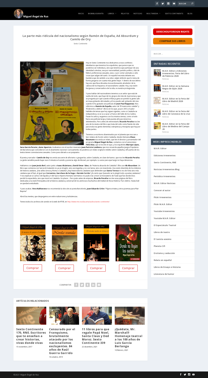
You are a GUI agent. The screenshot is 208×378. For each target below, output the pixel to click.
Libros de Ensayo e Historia (167, 267)
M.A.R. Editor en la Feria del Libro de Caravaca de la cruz (176, 112)
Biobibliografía (96, 13)
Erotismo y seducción (164, 253)
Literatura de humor (164, 274)
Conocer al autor (162, 190)
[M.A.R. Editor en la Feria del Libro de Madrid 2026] (157, 100)
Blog (189, 13)
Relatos (125, 13)
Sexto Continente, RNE (165, 162)
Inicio (81, 13)
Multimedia (152, 13)
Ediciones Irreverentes (164, 155)
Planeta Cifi (159, 246)
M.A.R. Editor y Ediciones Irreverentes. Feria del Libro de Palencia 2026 (175, 73)
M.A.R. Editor (160, 148)
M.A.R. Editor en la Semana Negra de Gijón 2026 (175, 87)
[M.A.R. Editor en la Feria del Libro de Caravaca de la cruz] (157, 113)
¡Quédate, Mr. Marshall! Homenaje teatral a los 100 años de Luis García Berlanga (128, 337)
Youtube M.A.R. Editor (164, 218)
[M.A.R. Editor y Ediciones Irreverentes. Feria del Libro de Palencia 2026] (157, 72)
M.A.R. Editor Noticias (164, 183)
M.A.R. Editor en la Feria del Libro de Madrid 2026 (175, 100)
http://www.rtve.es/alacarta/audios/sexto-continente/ (88, 201)
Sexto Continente (174, 13)
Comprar (32, 268)
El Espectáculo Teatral (165, 225)
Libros (111, 13)
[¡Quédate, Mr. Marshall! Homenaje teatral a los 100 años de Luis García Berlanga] (130, 316)
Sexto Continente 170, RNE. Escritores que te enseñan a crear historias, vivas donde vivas (31, 336)
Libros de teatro (162, 232)
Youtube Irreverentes (164, 211)
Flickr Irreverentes (162, 197)
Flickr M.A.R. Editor (163, 204)
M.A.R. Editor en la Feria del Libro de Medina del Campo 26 (175, 126)
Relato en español (163, 260)
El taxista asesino (162, 239)
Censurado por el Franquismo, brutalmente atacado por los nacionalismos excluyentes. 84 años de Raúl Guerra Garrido (62, 341)
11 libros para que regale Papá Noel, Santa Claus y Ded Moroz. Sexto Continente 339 (95, 336)
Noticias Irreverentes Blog (166, 169)
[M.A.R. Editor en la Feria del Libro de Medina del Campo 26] (157, 125)
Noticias (137, 13)
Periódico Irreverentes (164, 176)
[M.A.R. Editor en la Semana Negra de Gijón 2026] (157, 87)
